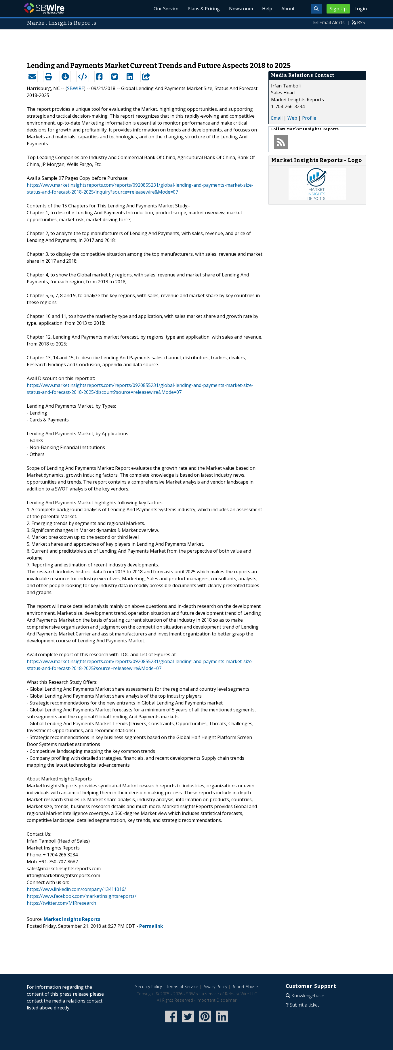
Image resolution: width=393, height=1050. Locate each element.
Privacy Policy (215, 986)
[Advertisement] (196, 43)
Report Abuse (245, 986)
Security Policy (148, 986)
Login (360, 8)
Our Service (166, 8)
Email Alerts (332, 22)
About (288, 8)
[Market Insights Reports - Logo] (317, 198)
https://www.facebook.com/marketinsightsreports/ (81, 896)
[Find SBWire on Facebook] (171, 1023)
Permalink (151, 926)
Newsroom (241, 8)
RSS (361, 22)
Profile (309, 118)
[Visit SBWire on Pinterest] (205, 1023)
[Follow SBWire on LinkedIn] (222, 1023)
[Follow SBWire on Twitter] (188, 1023)
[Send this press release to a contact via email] (32, 76)
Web (292, 118)
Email (277, 118)
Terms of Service (182, 986)
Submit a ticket (304, 1005)
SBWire (44, 8)
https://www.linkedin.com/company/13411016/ (76, 889)
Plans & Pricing (204, 8)
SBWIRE (75, 88)
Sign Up (338, 8)
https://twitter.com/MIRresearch (61, 903)
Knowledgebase (307, 995)
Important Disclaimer (216, 1000)
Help (267, 8)
